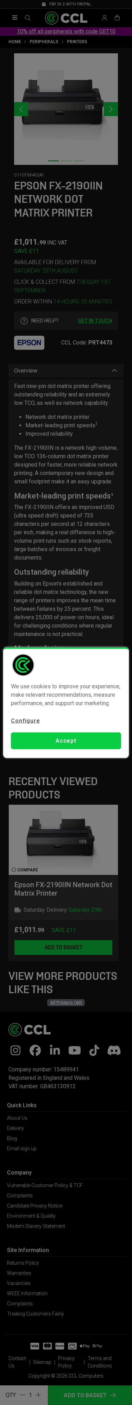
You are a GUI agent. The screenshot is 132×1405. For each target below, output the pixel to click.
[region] (65, 702)
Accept (66, 740)
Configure (25, 720)
